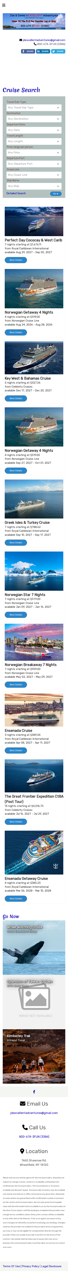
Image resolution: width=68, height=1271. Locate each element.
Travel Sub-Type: (16, 102)
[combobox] (34, 107)
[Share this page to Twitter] (58, 51)
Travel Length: (15, 135)
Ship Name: (13, 180)
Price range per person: (20, 147)
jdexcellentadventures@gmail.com (44, 40)
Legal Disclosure (51, 1266)
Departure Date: (16, 124)
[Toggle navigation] (4, 6)
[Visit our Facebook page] (34, 1091)
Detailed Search (16, 193)
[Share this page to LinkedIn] (43, 51)
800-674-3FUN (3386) (34, 1136)
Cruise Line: (13, 169)
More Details (16, 260)
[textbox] (34, 107)
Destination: (14, 113)
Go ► (56, 193)
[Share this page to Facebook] (28, 51)
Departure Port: (16, 158)
